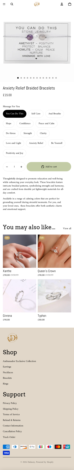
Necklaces (8, 372)
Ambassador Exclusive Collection (19, 361)
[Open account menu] (62, 4)
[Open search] (12, 4)
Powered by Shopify (45, 462)
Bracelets (7, 378)
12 (52, 77)
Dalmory (31, 462)
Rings (5, 384)
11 (49, 77)
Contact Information (13, 426)
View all (67, 228)
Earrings (7, 367)
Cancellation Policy (12, 431)
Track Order (9, 437)
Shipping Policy (10, 409)
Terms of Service (11, 414)
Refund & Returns (11, 420)
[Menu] (4, 4)
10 (46, 77)
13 (56, 77)
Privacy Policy (10, 403)
